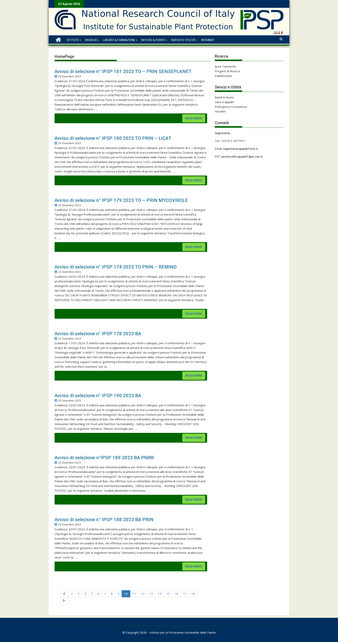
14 (159, 594)
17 (185, 594)
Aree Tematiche (225, 66)
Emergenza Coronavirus (231, 107)
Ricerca (91, 40)
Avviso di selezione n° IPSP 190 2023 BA (98, 395)
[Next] (64, 600)
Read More (193, 118)
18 (193, 594)
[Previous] (64, 593)
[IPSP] (58, 39)
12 (143, 594)
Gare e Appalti (224, 102)
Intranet (208, 40)
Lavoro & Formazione (119, 40)
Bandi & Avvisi (224, 97)
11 (134, 594)
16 (176, 594)
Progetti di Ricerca (227, 71)
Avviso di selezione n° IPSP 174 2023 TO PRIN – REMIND (116, 267)
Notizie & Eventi (153, 40)
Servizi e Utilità (183, 40)
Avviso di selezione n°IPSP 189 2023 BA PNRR (104, 457)
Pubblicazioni (223, 76)
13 (151, 594)
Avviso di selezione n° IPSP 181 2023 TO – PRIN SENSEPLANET (123, 71)
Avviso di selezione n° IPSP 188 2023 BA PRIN (104, 519)
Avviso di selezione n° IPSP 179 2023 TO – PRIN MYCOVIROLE (121, 200)
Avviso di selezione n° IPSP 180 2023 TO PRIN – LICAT (113, 138)
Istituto (73, 40)
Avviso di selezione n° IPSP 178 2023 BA (98, 333)
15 (168, 594)
